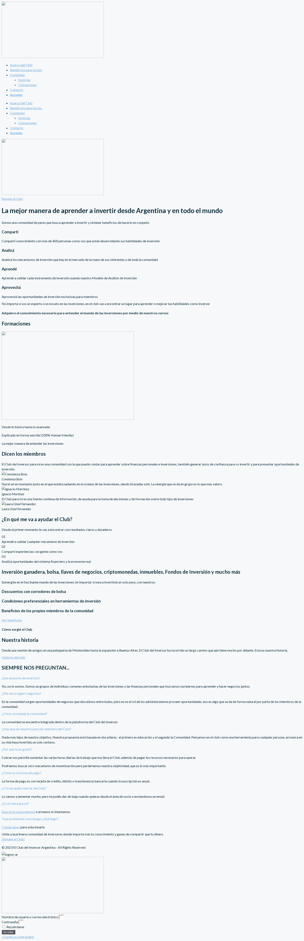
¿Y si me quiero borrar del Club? (24, 788)
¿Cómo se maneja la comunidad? (24, 714)
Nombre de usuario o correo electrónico (30, 917)
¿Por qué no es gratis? (17, 749)
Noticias (24, 80)
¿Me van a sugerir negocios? (21, 693)
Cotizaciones (27, 85)
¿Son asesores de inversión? (21, 678)
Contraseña (10, 922)
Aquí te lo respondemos (18, 812)
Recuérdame (15, 927)
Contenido (17, 75)
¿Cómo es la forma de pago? (21, 773)
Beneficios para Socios (26, 70)
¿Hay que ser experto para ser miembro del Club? (36, 729)
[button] (152, 678)
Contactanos (11, 827)
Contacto (16, 90)
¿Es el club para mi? (15, 803)
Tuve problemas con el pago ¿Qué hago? (30, 819)
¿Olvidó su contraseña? (18, 937)
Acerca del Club (21, 65)
